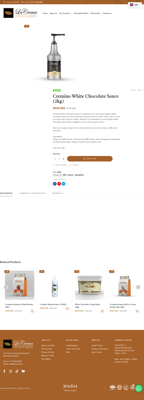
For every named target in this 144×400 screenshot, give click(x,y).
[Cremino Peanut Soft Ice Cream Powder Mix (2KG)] (124, 285)
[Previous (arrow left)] (4, 200)
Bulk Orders (95, 13)
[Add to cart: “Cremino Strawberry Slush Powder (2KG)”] (31, 310)
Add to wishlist (61, 165)
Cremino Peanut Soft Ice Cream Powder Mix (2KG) (123, 306)
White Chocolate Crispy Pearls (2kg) (87, 306)
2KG (64, 175)
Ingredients (79, 175)
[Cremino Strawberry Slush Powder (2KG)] (19, 285)
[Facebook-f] (4, 371)
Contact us (107, 13)
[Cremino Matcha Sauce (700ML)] (54, 285)
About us (53, 13)
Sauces (70, 175)
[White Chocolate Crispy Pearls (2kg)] (89, 285)
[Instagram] (10, 371)
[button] (65, 13)
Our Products (64, 13)
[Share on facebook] (55, 184)
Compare (75, 165)
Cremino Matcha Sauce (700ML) (53, 304)
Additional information (32, 193)
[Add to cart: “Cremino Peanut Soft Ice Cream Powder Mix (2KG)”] (136, 310)
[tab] (8, 194)
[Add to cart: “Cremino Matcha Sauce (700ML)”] (66, 307)
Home (45, 13)
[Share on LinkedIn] (63, 184)
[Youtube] (23, 371)
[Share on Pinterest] (59, 184)
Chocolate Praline (81, 13)
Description (6, 193)
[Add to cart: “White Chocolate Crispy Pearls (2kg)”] (101, 310)
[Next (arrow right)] (140, 200)
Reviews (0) (57, 193)
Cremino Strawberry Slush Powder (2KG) (19, 306)
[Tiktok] (17, 371)
